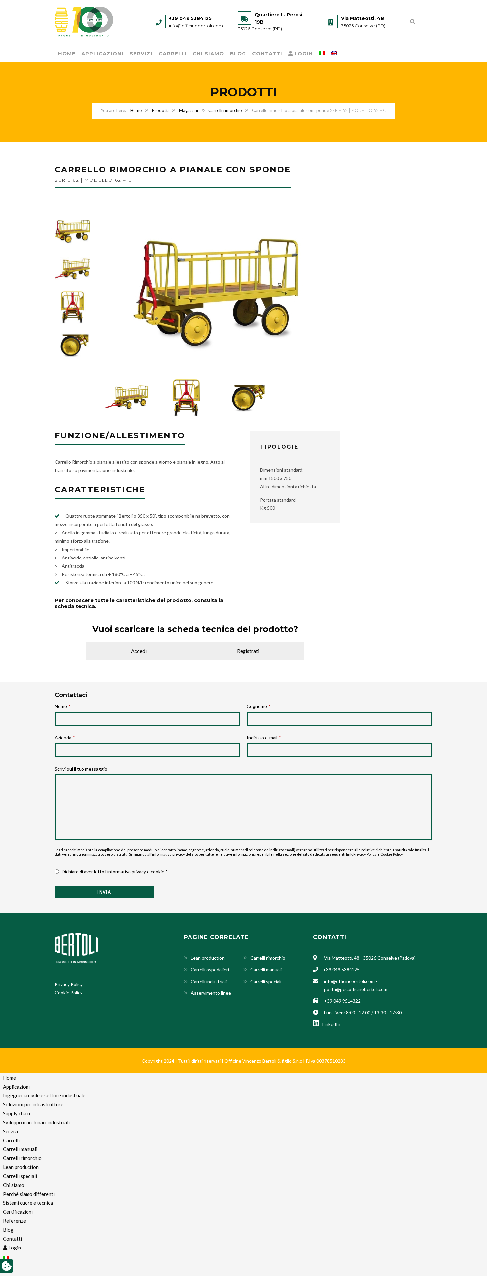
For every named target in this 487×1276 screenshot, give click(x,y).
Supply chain (16, 1113)
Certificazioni (18, 1212)
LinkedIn (330, 1024)
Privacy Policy (365, 854)
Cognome (258, 706)
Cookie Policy (391, 854)
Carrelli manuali (266, 969)
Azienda (65, 737)
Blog (238, 53)
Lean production (208, 958)
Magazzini (188, 110)
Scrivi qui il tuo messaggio (81, 768)
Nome (62, 706)
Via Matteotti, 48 (362, 18)
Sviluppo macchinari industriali (36, 1122)
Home (67, 53)
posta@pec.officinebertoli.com (355, 989)
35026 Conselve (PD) (260, 28)
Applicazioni (102, 53)
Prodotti (160, 110)
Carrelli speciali (265, 981)
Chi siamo (208, 53)
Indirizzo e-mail (264, 737)
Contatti (267, 53)
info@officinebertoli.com (196, 25)
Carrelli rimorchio (225, 110)
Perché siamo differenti (29, 1194)
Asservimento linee (211, 993)
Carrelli (173, 53)
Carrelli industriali (209, 981)
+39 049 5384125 (190, 18)
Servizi (141, 53)
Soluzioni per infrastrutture (33, 1104)
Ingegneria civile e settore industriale (44, 1095)
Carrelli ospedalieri (210, 969)
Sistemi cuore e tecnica (28, 1203)
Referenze (14, 1221)
